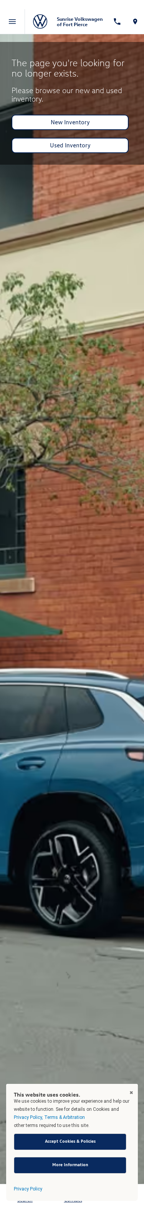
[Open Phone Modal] (117, 21)
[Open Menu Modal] (12, 21)
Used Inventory (70, 145)
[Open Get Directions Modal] (135, 21)
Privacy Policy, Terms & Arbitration (49, 1117)
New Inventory (70, 122)
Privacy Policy (28, 1189)
